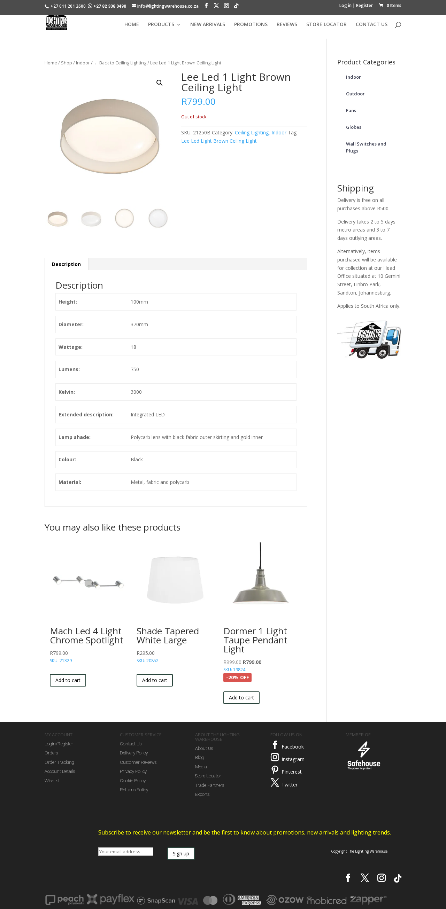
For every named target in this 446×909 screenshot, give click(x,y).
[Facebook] (206, 7)
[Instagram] (226, 7)
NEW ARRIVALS (207, 25)
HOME (131, 25)
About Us (204, 748)
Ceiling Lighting (252, 132)
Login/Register (59, 743)
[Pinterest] (275, 770)
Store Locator (208, 775)
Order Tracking (59, 762)
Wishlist (52, 780)
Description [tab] (66, 264)
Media (201, 766)
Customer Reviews (138, 762)
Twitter (290, 784)
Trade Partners (209, 785)
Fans (351, 110)
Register (364, 5)
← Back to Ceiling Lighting (120, 63)
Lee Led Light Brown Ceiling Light (219, 141)
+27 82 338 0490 (109, 6)
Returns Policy (134, 789)
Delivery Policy (134, 752)
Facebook (293, 746)
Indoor (83, 63)
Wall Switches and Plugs (366, 147)
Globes (353, 127)
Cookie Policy (133, 780)
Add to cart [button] (67, 680)
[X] (216, 7)
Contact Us (130, 743)
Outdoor (355, 94)
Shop (66, 63)
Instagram (293, 759)
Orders (51, 752)
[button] (159, 83)
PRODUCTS (161, 25)
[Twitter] (275, 782)
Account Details (60, 771)
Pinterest (292, 771)
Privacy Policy (133, 771)
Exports (202, 794)
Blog (199, 757)
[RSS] (236, 7)
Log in (345, 5)
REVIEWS (287, 25)
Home (51, 63)
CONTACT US (371, 25)
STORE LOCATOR (326, 25)
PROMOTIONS (251, 25)
